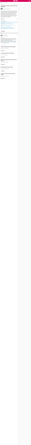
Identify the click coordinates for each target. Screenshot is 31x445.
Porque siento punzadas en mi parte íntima (6, 27)
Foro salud (14, 27)
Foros (3, 2)
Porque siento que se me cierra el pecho (6, 25)
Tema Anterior (3, 4)
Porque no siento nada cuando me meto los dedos (7, 28)
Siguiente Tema (15, 4)
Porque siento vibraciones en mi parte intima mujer (7, 23)
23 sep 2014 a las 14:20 (8, 9)
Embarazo (6, 2)
